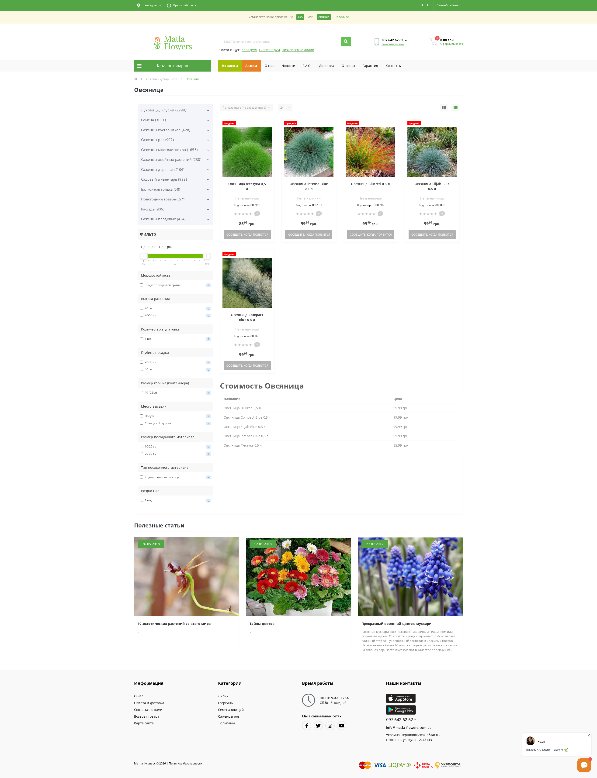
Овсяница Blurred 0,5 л (370, 184)
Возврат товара (146, 716)
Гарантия (370, 65)
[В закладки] (268, 125)
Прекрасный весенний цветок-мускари (396, 623)
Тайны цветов (262, 623)
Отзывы (348, 65)
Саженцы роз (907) (157, 139)
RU (428, 5)
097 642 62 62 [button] (399, 719)
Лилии (223, 696)
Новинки (230, 65)
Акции (251, 65)
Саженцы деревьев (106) (162, 169)
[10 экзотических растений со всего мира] (186, 576)
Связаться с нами (148, 709)
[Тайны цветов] (298, 576)
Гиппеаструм (269, 50)
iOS (300, 17)
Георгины (225, 703)
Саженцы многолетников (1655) (169, 149)
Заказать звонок (393, 44)
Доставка (326, 65)
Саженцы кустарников (161, 79)
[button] (149, 5)
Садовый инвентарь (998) (164, 179)
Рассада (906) (152, 209)
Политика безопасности (185, 763)
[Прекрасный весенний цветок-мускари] (410, 576)
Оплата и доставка (149, 703)
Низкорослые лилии (298, 50)
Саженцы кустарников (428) (165, 129)
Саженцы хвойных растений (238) (171, 159)
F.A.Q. (307, 65)
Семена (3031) (153, 119)
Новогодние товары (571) (163, 199)
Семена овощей (231, 709)
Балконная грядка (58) (160, 189)
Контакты (394, 65)
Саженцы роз (228, 716)
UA (421, 5)
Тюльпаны (226, 723)
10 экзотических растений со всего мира (174, 623)
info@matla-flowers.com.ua (409, 727)
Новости (288, 65)
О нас (269, 65)
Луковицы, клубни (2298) (163, 110)
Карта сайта (144, 723)
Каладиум (249, 50)
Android (324, 17)
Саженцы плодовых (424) (163, 219)
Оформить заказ (451, 44)
